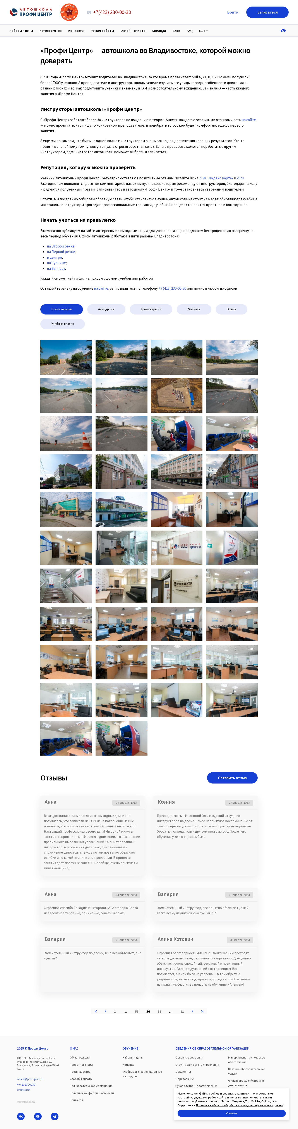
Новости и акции (81, 1065)
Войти (232, 12)
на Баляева (56, 268)
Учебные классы (62, 324)
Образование (184, 1079)
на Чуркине (56, 262)
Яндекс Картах (221, 178)
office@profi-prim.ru (30, 1079)
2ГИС (203, 178)
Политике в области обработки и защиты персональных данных (239, 1105)
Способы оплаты (81, 1079)
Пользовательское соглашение (91, 1086)
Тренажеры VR (151, 309)
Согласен (231, 1113)
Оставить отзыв (232, 777)
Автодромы (106, 309)
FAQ (190, 30)
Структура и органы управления (197, 1065)
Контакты (76, 30)
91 (182, 1011)
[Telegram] (54, 1116)
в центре (54, 257)
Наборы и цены (21, 30)
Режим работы (102, 30)
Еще (202, 30)
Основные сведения (189, 1057)
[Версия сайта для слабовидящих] (285, 30)
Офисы (231, 309)
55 (137, 1011)
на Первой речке (61, 251)
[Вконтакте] (21, 1116)
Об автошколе (80, 1057)
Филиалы (194, 309)
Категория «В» (50, 30)
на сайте (101, 288)
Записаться (267, 12)
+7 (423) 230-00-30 (172, 288)
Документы (183, 1072)
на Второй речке (61, 246)
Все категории (61, 309)
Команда (159, 30)
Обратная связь (26, 1101)
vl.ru (240, 178)
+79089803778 (23, 1090)
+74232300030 (26, 1084)
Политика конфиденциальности (92, 1093)
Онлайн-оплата (133, 30)
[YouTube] (38, 1116)
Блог (176, 30)
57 (159, 1011)
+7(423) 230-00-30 (111, 12)
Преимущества (80, 1072)
